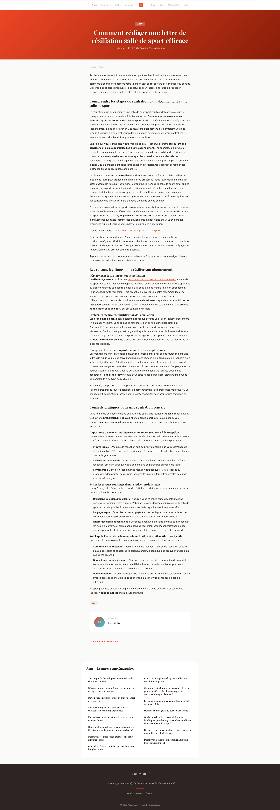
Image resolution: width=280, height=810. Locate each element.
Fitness (153, 5)
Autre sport (105, 5)
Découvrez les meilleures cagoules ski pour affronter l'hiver (110, 738)
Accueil (93, 67)
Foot (162, 5)
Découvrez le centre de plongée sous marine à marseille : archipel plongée (167, 731)
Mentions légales (134, 793)
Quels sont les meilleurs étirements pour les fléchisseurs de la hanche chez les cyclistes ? (111, 728)
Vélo (186, 5)
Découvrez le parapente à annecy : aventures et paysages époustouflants (111, 690)
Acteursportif (140, 774)
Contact (150, 793)
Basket (118, 5)
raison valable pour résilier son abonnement (152, 279)
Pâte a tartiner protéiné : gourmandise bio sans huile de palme (165, 680)
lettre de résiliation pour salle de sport (139, 230)
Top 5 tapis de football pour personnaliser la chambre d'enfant (110, 680)
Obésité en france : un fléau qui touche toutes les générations (111, 748)
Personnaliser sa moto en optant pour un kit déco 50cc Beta (166, 702)
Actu (94, 5)
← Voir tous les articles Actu (104, 641)
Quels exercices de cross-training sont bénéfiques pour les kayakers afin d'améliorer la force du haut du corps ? (167, 720)
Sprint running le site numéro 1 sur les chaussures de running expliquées (108, 709)
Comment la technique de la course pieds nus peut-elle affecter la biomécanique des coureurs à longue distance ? (167, 691)
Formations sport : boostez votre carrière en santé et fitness (110, 719)
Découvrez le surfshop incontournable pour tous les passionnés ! (166, 741)
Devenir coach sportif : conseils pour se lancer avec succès (111, 699)
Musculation (174, 5)
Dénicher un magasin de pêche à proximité (166, 710)
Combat (129, 5)
